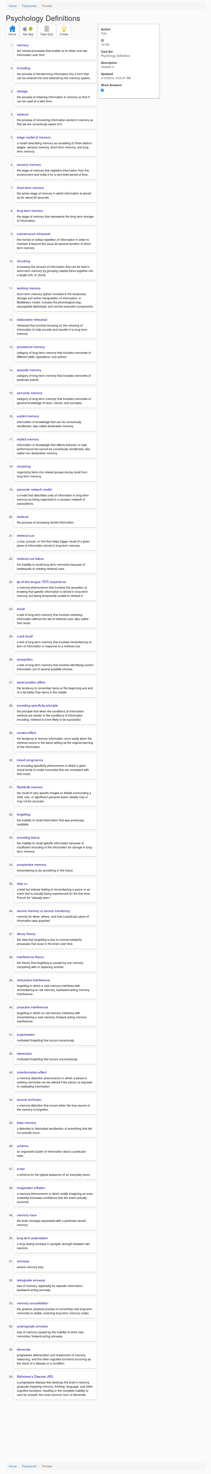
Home (13, 6)
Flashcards (29, 6)
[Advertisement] (131, 139)
